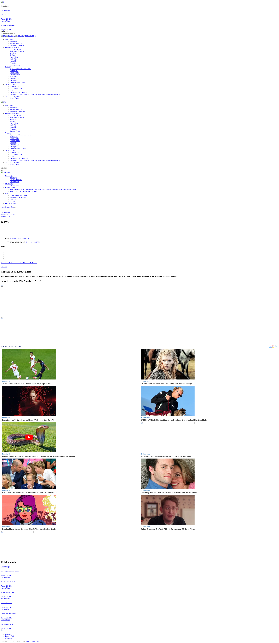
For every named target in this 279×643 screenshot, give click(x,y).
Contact (8, 634)
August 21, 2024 (6, 19)
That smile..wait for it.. (7, 624)
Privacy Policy (10, 636)
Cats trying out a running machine (10, 14)
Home (3, 207)
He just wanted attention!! (8, 25)
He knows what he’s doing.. (8, 592)
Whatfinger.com (32, 641)
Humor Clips (5, 10)
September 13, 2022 (8, 214)
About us (8, 638)
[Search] (2, 170)
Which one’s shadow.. (6, 603)
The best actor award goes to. (8, 613)
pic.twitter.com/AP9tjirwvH (19, 238)
